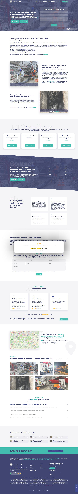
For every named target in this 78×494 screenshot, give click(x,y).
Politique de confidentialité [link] (39, 250)
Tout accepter (33, 248)
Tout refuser (39, 248)
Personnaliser (44, 248)
